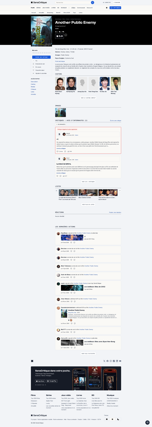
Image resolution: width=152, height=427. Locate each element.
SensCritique (58, 19)
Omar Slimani (65, 299)
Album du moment (112, 406)
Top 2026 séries (51, 398)
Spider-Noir (49, 401)
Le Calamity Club (81, 401)
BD (93, 395)
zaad (62, 283)
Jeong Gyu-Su (81, 91)
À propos (34, 419)
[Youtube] (120, 361)
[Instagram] (111, 361)
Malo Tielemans (66, 266)
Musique (110, 395)
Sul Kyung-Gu (70, 91)
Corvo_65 (64, 338)
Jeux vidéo (66, 395)
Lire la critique (61, 148)
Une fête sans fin (97, 401)
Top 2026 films (35, 398)
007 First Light (65, 401)
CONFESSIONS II (112, 401)
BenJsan (63, 248)
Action (68, 52)
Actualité (33, 406)
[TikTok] (114, 361)
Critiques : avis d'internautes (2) (71, 120)
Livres (79, 395)
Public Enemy (65, 55)
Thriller (72, 52)
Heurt (67, 158)
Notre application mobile (45, 419)
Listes (58, 186)
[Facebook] (107, 361)
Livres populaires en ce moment (83, 408)
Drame (67, 19)
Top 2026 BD (96, 398)
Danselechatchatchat (68, 307)
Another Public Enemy (76, 19)
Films (63, 19)
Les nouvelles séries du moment (53, 407)
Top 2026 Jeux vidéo (67, 398)
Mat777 (63, 329)
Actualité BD (95, 408)
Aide (65, 419)
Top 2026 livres (81, 398)
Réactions (59, 212)
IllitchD (68, 133)
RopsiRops (64, 233)
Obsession (34, 401)
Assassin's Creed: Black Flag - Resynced (68, 404)
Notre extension (58, 419)
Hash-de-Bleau (65, 274)
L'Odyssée (34, 403)
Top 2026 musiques (113, 398)
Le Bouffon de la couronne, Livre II (81, 404)
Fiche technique (60, 61)
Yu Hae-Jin (103, 91)
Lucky (48, 403)
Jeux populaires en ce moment (68, 408)
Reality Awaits (111, 403)
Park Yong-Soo (93, 91)
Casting (58, 74)
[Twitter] (104, 361)
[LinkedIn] (117, 361)
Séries (49, 395)
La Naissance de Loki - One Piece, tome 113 (98, 404)
